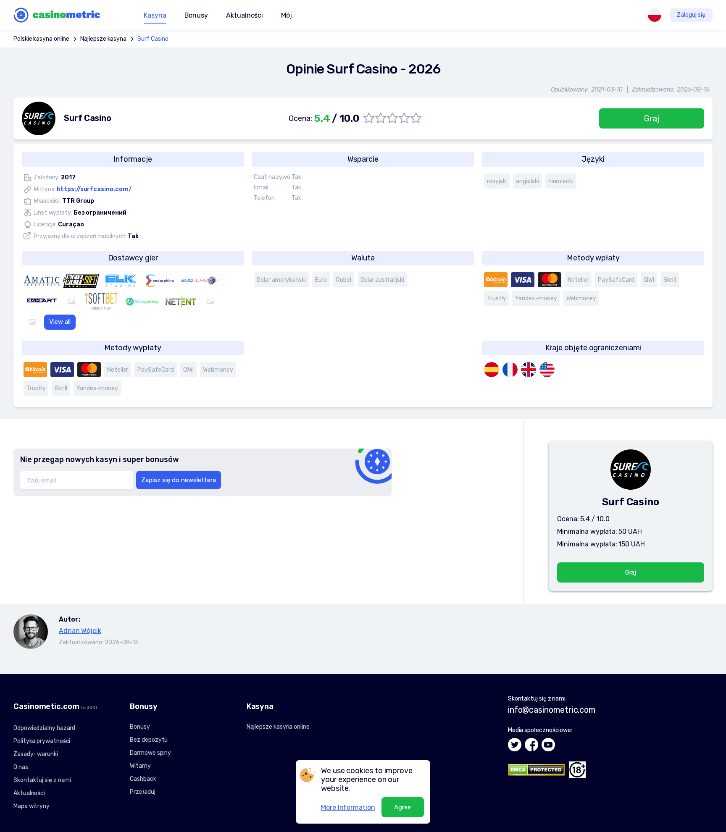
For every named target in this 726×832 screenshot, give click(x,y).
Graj (652, 118)
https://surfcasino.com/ (94, 189)
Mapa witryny (31, 806)
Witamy (140, 765)
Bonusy (140, 726)
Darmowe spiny (150, 752)
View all (60, 321)
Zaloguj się (691, 14)
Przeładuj (142, 791)
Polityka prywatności (41, 741)
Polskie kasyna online (41, 38)
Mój (286, 15)
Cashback (143, 778)
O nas (20, 767)
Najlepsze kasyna (103, 38)
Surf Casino (152, 38)
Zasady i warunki (35, 754)
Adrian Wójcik (80, 631)
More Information (348, 807)
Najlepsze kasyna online (278, 726)
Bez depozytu (149, 739)
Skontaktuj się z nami (42, 780)
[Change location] (654, 15)
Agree (402, 807)
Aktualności (244, 15)
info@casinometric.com (551, 710)
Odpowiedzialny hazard (44, 728)
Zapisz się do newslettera (178, 480)
